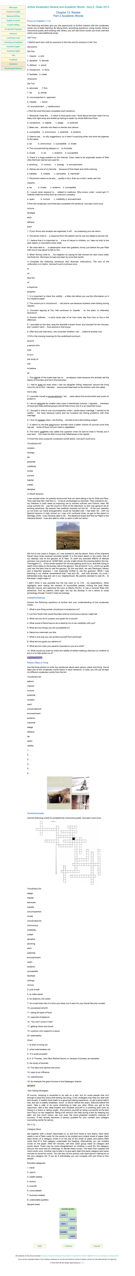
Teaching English (13, 51)
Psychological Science (13, 68)
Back (40, 1246)
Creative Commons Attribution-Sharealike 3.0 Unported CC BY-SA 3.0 (64, 1256)
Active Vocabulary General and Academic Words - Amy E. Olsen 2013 (68, 7)
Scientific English (13, 47)
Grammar (13, 33)
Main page (13, 7)
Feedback (13, 60)
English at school (13, 20)
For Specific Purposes (13, 29)
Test (13, 55)
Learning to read (13, 38)
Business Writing (13, 16)
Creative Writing (13, 25)
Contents (68, 1246)
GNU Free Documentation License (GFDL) (104, 1256)
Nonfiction (13, 64)
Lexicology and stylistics (13, 42)
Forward (96, 1246)
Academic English (13, 12)
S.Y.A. (83, 1263)
